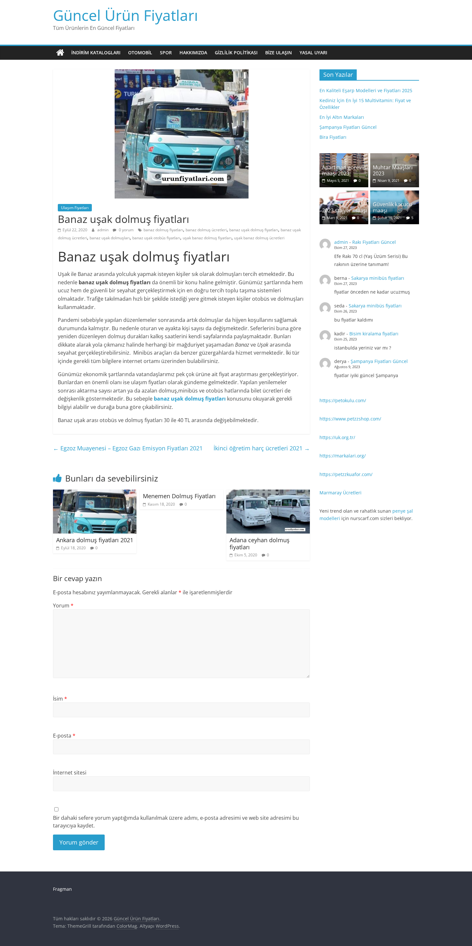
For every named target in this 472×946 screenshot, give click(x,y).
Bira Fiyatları (332, 137)
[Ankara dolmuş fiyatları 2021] (94, 493)
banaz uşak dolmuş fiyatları (253, 230)
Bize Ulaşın (278, 52)
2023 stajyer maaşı (344, 210)
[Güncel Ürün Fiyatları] (60, 52)
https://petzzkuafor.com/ (345, 474)
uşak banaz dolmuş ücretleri (259, 238)
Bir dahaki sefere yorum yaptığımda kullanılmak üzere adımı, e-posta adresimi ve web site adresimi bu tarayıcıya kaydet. (176, 821)
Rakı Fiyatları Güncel (374, 242)
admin (103, 230)
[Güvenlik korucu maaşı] (394, 194)
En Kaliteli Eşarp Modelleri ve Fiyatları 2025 (365, 90)
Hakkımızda (193, 52)
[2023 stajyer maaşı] (343, 194)
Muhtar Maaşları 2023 (393, 170)
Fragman (62, 889)
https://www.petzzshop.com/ (350, 419)
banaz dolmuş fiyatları (163, 230)
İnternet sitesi (69, 772)
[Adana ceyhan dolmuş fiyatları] (268, 493)
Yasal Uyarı (313, 52)
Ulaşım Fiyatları (75, 207)
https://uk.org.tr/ (337, 437)
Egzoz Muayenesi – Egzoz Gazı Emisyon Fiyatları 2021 (128, 448)
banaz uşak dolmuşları (110, 238)
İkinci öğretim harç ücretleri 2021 (262, 448)
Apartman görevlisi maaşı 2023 (345, 170)
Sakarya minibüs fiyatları (377, 278)
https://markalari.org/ (342, 456)
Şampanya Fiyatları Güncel (348, 127)
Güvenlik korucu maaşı (392, 207)
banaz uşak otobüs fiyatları (156, 238)
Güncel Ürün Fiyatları (125, 15)
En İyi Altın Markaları (341, 117)
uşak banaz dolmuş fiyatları (207, 238)
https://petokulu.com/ (342, 400)
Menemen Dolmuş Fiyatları (179, 496)
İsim (60, 698)
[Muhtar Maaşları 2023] (394, 157)
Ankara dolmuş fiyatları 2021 (94, 540)
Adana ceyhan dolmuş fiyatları (260, 543)
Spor (166, 52)
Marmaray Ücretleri (340, 493)
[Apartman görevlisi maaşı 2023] (343, 157)
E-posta (64, 735)
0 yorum (126, 230)
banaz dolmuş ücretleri (206, 230)
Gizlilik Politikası (236, 52)
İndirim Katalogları (95, 52)
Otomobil (140, 52)
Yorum (63, 605)
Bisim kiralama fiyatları (373, 334)
